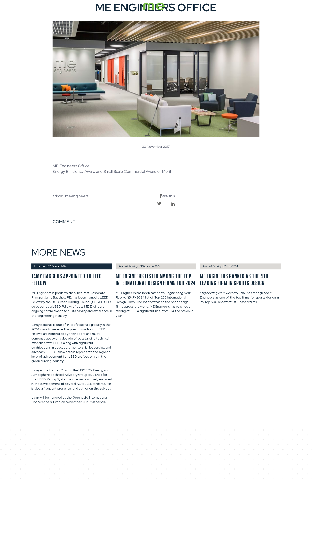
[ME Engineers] (154, 9)
